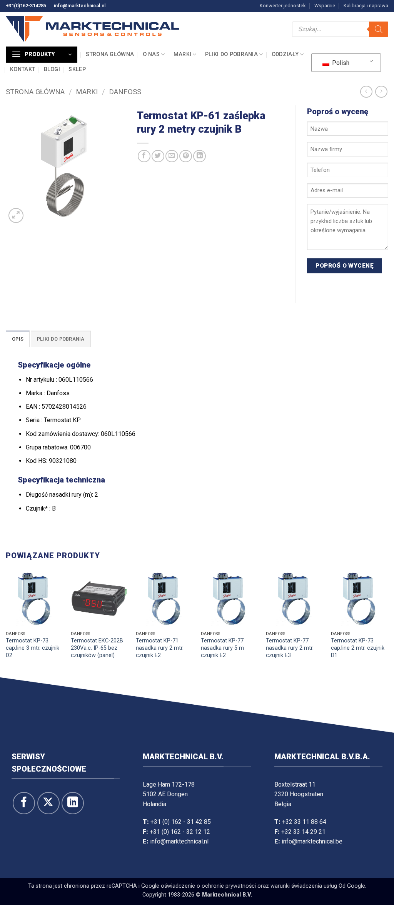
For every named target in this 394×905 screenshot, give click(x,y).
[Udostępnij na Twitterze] (158, 156)
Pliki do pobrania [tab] (60, 377)
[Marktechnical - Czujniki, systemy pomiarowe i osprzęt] (92, 29)
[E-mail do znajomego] (171, 156)
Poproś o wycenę (345, 303)
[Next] (388, 659)
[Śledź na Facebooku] (24, 841)
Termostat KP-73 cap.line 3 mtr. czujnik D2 (32, 685)
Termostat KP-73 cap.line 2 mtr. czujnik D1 (357, 685)
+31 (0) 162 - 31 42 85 (180, 859)
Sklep (76, 69)
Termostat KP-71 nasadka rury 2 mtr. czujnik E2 (160, 685)
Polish (340, 63)
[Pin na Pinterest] (185, 156)
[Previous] (6, 659)
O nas (151, 54)
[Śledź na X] (48, 841)
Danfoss (125, 92)
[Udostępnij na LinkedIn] (199, 156)
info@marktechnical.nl (79, 5)
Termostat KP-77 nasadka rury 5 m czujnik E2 (222, 685)
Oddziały (285, 54)
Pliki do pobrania (231, 54)
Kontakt (22, 69)
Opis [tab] (17, 377)
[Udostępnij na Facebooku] (144, 156)
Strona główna (110, 54)
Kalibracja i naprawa (366, 5)
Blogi (52, 69)
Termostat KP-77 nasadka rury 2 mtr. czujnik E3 (290, 685)
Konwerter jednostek (283, 5)
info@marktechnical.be (312, 879)
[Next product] (366, 92)
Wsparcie (324, 5)
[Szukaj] (378, 29)
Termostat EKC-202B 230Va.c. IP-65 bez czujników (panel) (97, 685)
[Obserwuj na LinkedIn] (73, 841)
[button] (41, 55)
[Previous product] (381, 92)
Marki (182, 54)
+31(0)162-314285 (26, 5)
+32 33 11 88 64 (304, 859)
